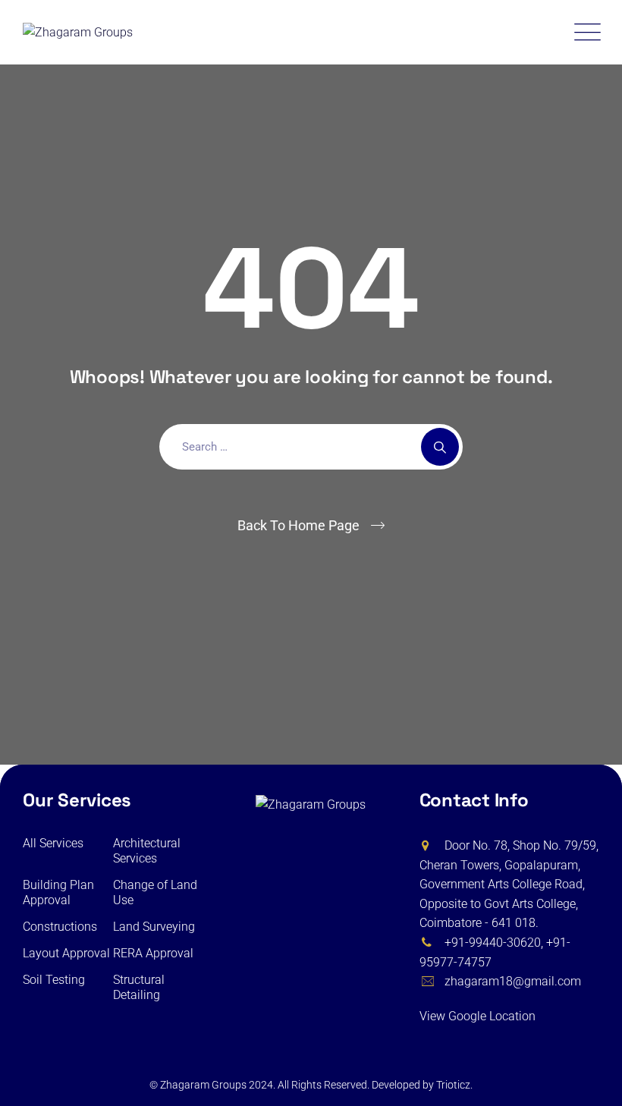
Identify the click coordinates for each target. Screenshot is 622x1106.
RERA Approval (153, 953)
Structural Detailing (139, 987)
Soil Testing (54, 979)
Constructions (60, 926)
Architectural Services (147, 851)
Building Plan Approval (58, 892)
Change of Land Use (155, 892)
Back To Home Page (298, 525)
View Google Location (479, 1016)
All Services (53, 843)
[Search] (440, 447)
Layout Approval (66, 953)
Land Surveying (154, 926)
